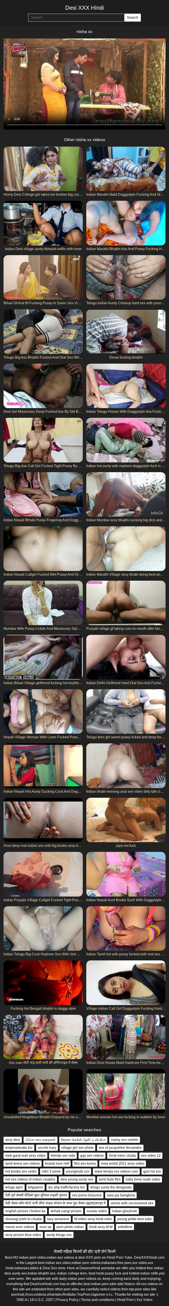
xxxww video (97, 1211)
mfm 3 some (51, 1171)
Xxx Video (144, 1300)
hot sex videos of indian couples (30, 1179)
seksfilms (125, 1227)
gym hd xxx (152, 1171)
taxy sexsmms (58, 1219)
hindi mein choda (122, 1155)
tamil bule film (109, 1179)
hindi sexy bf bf (100, 1227)
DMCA (22, 1300)
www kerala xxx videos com (116, 1171)
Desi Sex (50, 1268)
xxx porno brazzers (87, 1195)
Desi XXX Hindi (84, 8)
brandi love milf (57, 1163)
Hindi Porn (125, 1300)
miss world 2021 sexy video (122, 1163)
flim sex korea (85, 1163)
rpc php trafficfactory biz (66, 1187)
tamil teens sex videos (22, 1163)
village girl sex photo (77, 1147)
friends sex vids (63, 1155)
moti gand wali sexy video (25, 1155)
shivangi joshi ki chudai (23, 1219)
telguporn (35, 1187)
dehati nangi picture (66, 1211)
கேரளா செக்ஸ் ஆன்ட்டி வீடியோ (83, 1140)
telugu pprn (14, 1187)
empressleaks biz (19, 1147)
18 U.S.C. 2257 (42, 1300)
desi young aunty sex (77, 1179)
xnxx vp (45, 1227)
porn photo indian (70, 1227)
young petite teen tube (134, 1219)
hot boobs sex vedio (21, 1171)
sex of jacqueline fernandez (120, 1147)
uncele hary (47, 1147)
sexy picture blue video (23, 1235)
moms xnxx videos (19, 1227)
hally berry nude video (143, 1179)
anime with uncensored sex (132, 1203)
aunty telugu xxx (59, 1235)
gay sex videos (92, 1155)
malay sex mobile (124, 1140)
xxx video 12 (151, 1155)
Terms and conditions (97, 1300)
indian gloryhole (124, 1211)
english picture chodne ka (25, 1211)
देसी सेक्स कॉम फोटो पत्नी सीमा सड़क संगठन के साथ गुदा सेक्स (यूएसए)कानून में (55, 1203)
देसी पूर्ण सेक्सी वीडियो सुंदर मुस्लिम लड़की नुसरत (36, 1195)
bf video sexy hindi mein (93, 1219)
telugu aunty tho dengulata (111, 1187)
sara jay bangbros (121, 1195)
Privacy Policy (67, 1300)
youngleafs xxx (77, 1171)
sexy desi (12, 1140)
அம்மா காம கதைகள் (40, 1140)
